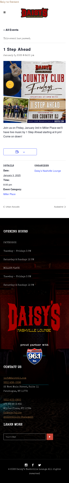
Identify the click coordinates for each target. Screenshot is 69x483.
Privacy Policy (13, 413)
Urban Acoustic (12, 206)
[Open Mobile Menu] (5, 12)
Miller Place (9, 194)
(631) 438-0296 (12, 382)
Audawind (59, 206)
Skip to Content (9, 2)
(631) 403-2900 (12, 400)
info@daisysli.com (15, 378)
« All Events (10, 30)
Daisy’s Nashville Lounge (47, 170)
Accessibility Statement (18, 417)
